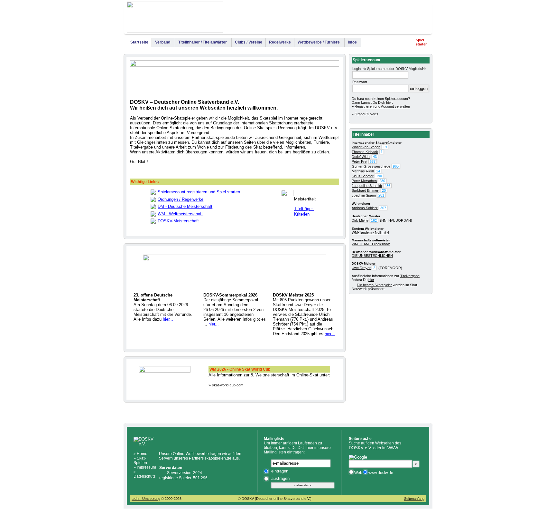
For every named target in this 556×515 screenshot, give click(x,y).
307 (383, 208)
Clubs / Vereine (248, 42)
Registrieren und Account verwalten (382, 106)
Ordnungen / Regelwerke (180, 199)
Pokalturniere (386, 18)
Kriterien (302, 214)
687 (372, 161)
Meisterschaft (354, 18)
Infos (352, 42)
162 (374, 220)
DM (331, 18)
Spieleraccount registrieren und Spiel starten (199, 191)
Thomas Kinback (365, 152)
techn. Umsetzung (146, 498)
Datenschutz (144, 476)
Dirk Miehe (360, 220)
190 (379, 176)
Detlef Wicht (361, 157)
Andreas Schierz (365, 208)
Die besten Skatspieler (374, 285)
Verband (162, 42)
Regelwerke (280, 42)
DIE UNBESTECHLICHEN (372, 256)
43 (375, 157)
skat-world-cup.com (228, 385)
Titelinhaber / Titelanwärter (202, 42)
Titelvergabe (410, 276)
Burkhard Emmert (365, 190)
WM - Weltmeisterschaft (180, 213)
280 (382, 181)
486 (387, 186)
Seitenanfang (414, 498)
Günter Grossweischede (371, 166)
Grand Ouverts (366, 114)
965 (396, 166)
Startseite (139, 42)
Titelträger (304, 208)
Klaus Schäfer (363, 176)
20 (384, 190)
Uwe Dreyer (361, 268)
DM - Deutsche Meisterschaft (185, 206)
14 (378, 171)
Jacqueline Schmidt (367, 186)
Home (142, 454)
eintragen (279, 471)
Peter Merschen (364, 181)
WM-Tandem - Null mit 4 (370, 232)
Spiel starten (422, 42)
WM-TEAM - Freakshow (371, 244)
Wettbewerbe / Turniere (319, 42)
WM (321, 18)
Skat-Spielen (140, 460)
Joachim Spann (364, 195)
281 (381, 195)
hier (371, 280)
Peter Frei (359, 161)
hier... (168, 319)
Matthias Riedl (363, 171)
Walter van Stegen (366, 147)
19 (385, 147)
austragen (280, 478)
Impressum (417, 18)
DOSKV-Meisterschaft (178, 221)
